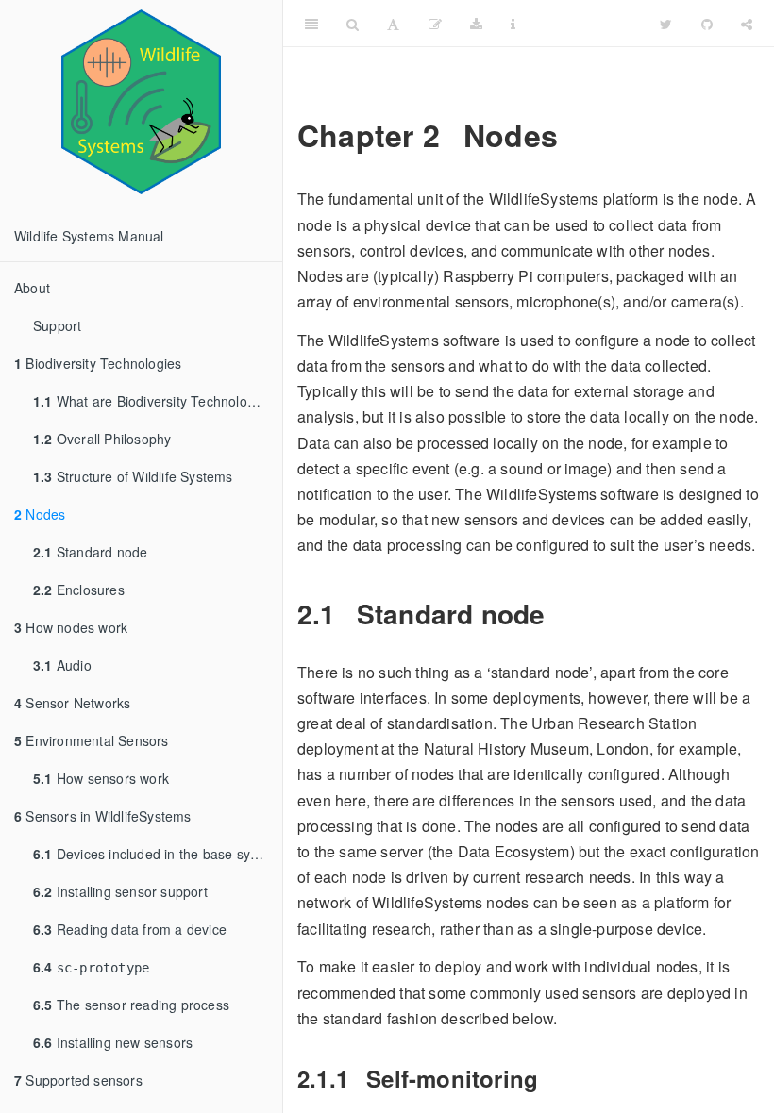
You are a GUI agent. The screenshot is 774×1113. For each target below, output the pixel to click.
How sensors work (101, 778)
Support (57, 325)
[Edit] (435, 23)
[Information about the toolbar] (513, 23)
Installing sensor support (120, 891)
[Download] (476, 23)
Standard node (90, 551)
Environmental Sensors (91, 740)
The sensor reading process (131, 1004)
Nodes (39, 514)
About (32, 287)
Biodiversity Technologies (97, 363)
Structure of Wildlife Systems (133, 476)
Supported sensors (78, 1080)
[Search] (352, 23)
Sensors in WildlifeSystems (103, 815)
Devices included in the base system (156, 853)
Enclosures (79, 589)
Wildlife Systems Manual (89, 235)
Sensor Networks (72, 702)
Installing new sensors (113, 1042)
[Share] (746, 23)
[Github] (707, 23)
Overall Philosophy (102, 438)
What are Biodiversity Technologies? (156, 400)
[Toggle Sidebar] (311, 23)
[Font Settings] (393, 23)
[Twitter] (666, 23)
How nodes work (70, 627)
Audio (62, 665)
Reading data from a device (130, 929)
